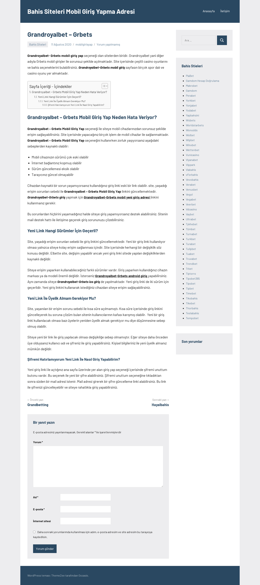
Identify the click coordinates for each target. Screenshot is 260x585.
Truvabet (191, 258)
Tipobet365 (193, 278)
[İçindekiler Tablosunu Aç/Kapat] (103, 86)
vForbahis (192, 174)
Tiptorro (191, 273)
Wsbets (190, 120)
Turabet (191, 244)
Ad (35, 497)
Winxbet (191, 145)
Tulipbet (191, 248)
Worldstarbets (195, 125)
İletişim (225, 11)
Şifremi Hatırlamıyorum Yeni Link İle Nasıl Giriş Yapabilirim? (76, 105)
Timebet (191, 293)
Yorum (38, 442)
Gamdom (191, 90)
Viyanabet (192, 159)
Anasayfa (209, 11)
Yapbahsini (192, 115)
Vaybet (190, 214)
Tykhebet (191, 224)
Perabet (191, 95)
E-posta (39, 509)
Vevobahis (192, 179)
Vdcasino (191, 209)
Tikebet (190, 303)
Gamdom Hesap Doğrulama (202, 80)
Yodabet (191, 110)
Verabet (191, 184)
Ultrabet (191, 219)
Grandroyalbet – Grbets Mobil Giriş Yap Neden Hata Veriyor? (69, 92)
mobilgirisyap (84, 44)
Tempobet (192, 318)
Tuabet (190, 253)
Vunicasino (192, 154)
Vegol (189, 194)
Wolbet (190, 135)
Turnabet (191, 234)
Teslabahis (192, 313)
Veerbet (191, 204)
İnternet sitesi (42, 521)
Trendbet (191, 263)
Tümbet (190, 229)
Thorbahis (192, 308)
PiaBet (190, 75)
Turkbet (191, 239)
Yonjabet (191, 105)
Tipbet (190, 288)
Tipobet (190, 283)
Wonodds (192, 130)
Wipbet (190, 140)
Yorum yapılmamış (108, 44)
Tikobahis (192, 298)
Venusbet (192, 189)
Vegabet (191, 199)
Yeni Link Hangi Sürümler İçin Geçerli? (59, 96)
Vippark (190, 164)
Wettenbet (192, 150)
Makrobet (192, 85)
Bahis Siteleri (37, 44)
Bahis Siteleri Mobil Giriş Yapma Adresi (81, 11)
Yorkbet (191, 100)
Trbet (189, 268)
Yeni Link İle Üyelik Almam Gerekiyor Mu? (64, 101)
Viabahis (191, 169)
